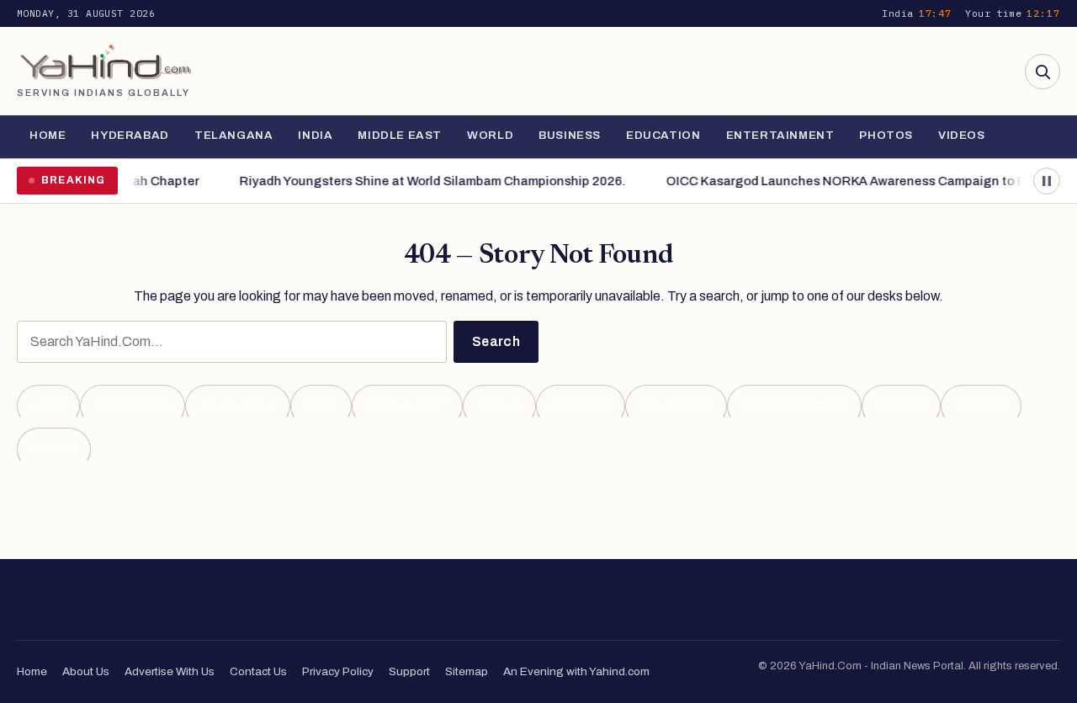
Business (569, 135)
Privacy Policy (338, 671)
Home (47, 135)
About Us (85, 671)
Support (409, 671)
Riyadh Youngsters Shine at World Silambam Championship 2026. (426, 181)
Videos (961, 135)
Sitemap (466, 671)
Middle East (400, 135)
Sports (901, 405)
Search (496, 341)
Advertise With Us (170, 671)
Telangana (233, 135)
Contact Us (258, 671)
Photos (886, 135)
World (490, 135)
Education (663, 135)
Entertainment (780, 135)
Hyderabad (129, 135)
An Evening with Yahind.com (576, 671)
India (315, 135)
